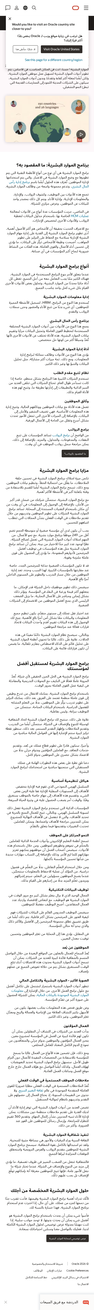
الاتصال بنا (83, 1284)
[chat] (86, 1302)
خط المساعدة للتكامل (36, 1277)
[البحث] (34, 7)
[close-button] (5, 1302)
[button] (86, 7)
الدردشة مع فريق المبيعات (59, 1302)
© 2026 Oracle (80, 1263)
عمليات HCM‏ (80, 216)
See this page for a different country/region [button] (53, 60)
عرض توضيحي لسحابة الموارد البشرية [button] (67, 1238)
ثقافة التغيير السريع (31, 1090)
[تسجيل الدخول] (16, 7)
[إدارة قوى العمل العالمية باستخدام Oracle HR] (47, 119)
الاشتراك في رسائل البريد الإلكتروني (70, 1277)
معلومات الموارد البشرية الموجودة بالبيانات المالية (50, 992)
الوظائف (38, 1270)
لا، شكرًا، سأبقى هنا (25, 49)
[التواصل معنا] (7, 7)
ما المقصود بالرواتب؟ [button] (75, 453)
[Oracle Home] (75, 8)
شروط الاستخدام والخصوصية (47, 1263)
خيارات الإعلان (54, 1270)
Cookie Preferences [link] (77, 1270)
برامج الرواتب (61, 435)
